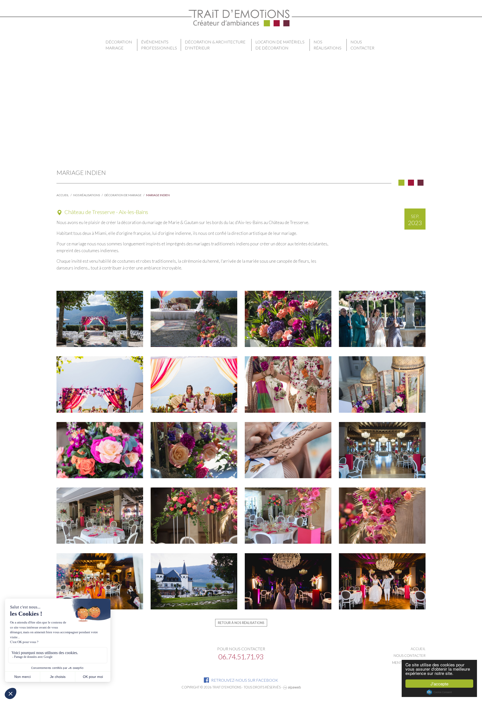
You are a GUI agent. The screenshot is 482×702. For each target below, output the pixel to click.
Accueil (62, 195)
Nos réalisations (327, 44)
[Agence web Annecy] (292, 687)
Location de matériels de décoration (280, 44)
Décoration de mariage (123, 195)
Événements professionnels (159, 44)
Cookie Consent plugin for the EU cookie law (439, 692)
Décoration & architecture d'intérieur (215, 44)
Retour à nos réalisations (241, 623)
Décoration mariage (118, 44)
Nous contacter (362, 44)
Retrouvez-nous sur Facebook (244, 680)
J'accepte (439, 683)
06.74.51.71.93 (241, 656)
